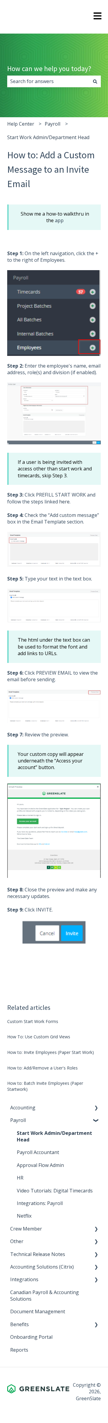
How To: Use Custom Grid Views (38, 1037)
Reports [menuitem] (19, 1350)
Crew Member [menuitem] (26, 1228)
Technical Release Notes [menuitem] (37, 1254)
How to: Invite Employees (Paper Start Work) (50, 1052)
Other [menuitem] (16, 1241)
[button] (96, 1108)
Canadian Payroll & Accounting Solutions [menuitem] (44, 1295)
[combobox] (48, 81)
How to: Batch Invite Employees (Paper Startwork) (45, 1086)
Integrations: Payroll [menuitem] (40, 1203)
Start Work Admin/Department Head (48, 137)
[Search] (95, 81)
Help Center (20, 124)
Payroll (52, 124)
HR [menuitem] (20, 1177)
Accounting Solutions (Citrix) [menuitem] (42, 1266)
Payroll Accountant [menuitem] (38, 1152)
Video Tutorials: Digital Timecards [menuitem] (55, 1190)
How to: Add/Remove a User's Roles (42, 1068)
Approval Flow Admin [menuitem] (40, 1165)
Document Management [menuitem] (37, 1311)
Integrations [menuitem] (24, 1279)
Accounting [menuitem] (22, 1107)
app (59, 220)
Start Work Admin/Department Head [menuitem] (54, 1136)
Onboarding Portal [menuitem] (31, 1337)
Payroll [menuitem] (18, 1120)
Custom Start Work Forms (32, 1021)
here (64, 501)
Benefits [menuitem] (19, 1324)
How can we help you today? (49, 68)
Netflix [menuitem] (24, 1216)
